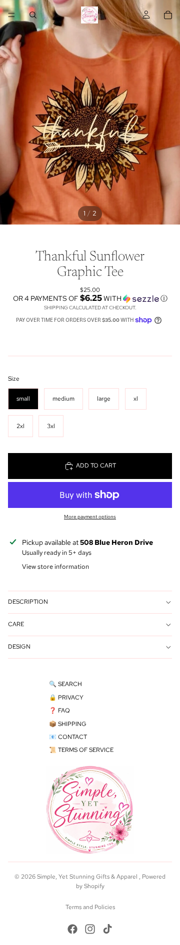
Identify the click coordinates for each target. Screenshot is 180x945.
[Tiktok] (108, 929)
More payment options (90, 516)
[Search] (33, 15)
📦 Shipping (67, 724)
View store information (55, 566)
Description (28, 602)
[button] (90, 298)
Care (16, 624)
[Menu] (11, 14)
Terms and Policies (90, 907)
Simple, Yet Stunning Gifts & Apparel (88, 877)
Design (19, 647)
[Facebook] (72, 929)
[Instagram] (90, 929)
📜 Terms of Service (81, 750)
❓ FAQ (59, 710)
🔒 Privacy (66, 698)
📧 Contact (68, 737)
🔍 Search (65, 684)
